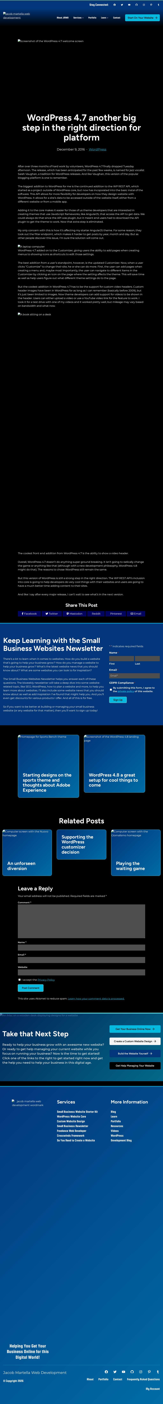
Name (22, 942)
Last (137, 663)
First (112, 663)
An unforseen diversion (21, 866)
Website (22, 967)
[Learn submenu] (107, 17)
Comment (24, 902)
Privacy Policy (46, 979)
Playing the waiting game (130, 866)
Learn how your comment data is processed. (96, 998)
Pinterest (116, 613)
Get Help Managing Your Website (135, 1065)
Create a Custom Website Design (133, 1041)
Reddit (96, 613)
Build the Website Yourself (133, 1053)
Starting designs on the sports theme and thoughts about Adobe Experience (47, 783)
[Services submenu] (83, 17)
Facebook (30, 613)
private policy (126, 691)
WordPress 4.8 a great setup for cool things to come (113, 780)
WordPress (97, 149)
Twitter (53, 613)
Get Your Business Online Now (133, 1029)
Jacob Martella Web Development (35, 1372)
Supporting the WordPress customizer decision (77, 845)
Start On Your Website (140, 17)
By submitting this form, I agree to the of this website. (134, 689)
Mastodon (76, 613)
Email (137, 613)
